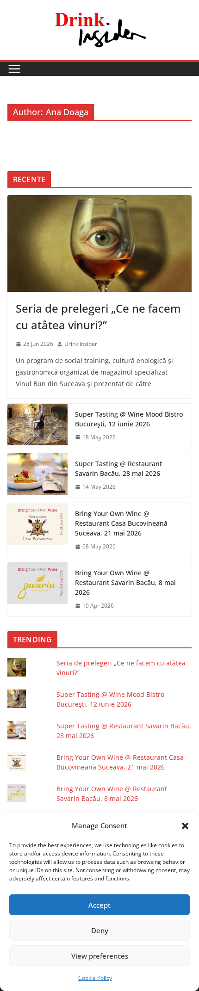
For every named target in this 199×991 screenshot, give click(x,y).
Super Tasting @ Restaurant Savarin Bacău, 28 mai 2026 (118, 468)
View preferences (99, 955)
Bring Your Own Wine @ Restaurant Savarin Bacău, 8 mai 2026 (125, 582)
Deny (99, 930)
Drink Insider (80, 344)
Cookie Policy (95, 978)
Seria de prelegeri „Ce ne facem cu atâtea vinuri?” (98, 316)
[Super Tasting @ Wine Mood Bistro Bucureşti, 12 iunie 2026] (37, 426)
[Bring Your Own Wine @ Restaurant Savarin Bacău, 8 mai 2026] (37, 589)
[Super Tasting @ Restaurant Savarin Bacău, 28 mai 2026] (37, 475)
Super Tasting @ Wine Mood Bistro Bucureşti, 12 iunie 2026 (129, 419)
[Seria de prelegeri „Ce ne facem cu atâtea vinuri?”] (99, 243)
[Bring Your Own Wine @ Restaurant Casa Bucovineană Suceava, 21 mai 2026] (37, 530)
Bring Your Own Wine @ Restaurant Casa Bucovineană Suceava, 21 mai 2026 (121, 523)
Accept (99, 905)
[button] (185, 826)
